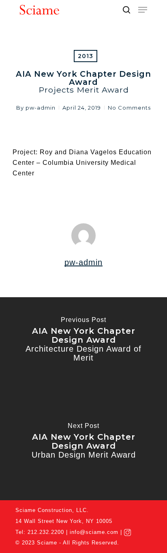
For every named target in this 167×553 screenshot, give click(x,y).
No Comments (129, 107)
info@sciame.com (94, 532)
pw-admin (41, 107)
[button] (142, 10)
